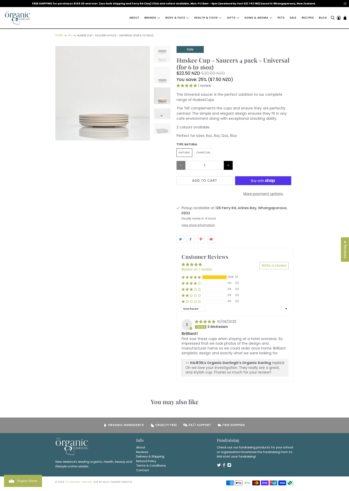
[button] (187, 85)
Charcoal (203, 152)
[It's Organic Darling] (18, 17)
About (134, 18)
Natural (184, 152)
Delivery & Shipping (150, 456)
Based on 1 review (197, 269)
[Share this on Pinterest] (201, 239)
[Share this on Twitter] (180, 239)
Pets (281, 18)
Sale (293, 18)
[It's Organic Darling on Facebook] (224, 466)
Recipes (308, 18)
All (70, 35)
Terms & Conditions (151, 465)
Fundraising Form (275, 452)
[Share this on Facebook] (190, 239)
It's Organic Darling (78, 482)
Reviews (142, 452)
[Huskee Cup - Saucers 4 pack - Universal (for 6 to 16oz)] (102, 93)
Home (59, 35)
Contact (142, 470)
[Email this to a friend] (211, 239)
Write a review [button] (274, 265)
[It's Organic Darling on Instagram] (229, 466)
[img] (205, 321)
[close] (345, 4)
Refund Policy (146, 461)
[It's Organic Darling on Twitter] (219, 466)
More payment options (263, 193)
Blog (323, 18)
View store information (198, 225)
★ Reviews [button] (345, 249)
